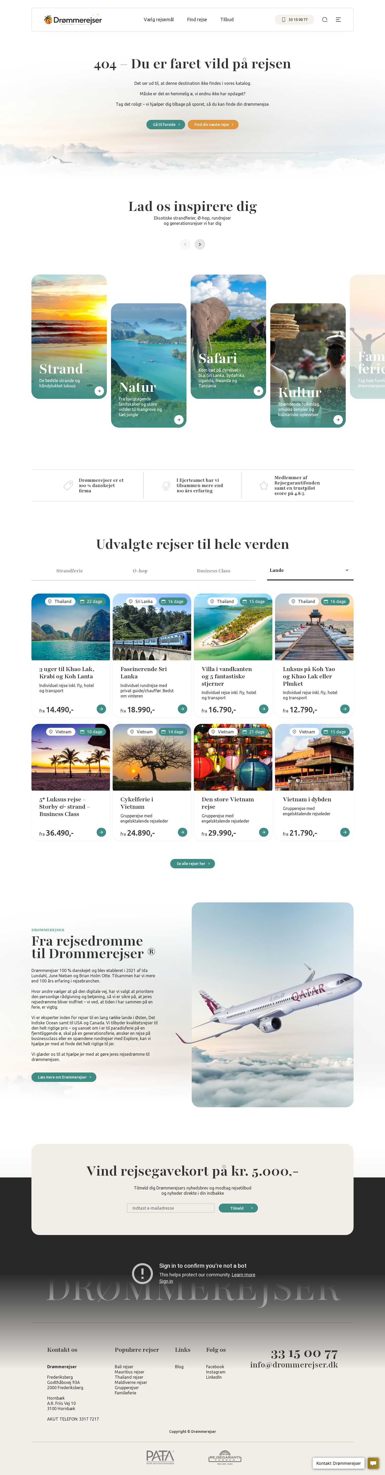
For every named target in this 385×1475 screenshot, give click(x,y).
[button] (185, 244)
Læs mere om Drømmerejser (62, 1077)
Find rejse (197, 19)
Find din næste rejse (211, 124)
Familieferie (125, 1392)
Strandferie (69, 571)
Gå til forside (164, 124)
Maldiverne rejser (131, 1382)
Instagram (216, 1372)
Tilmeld (237, 1208)
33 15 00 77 (304, 1352)
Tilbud (227, 19)
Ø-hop (140, 571)
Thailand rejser (129, 1377)
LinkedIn (214, 1377)
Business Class (213, 571)
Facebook (215, 1366)
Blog (179, 1366)
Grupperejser (127, 1387)
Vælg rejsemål (159, 19)
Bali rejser (124, 1366)
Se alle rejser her (191, 864)
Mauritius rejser (129, 1372)
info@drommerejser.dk (294, 1364)
